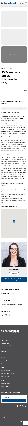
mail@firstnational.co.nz (7, 348)
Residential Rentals (5, 383)
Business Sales (4, 363)
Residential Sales (5, 355)
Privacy (20, 421)
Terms (16, 421)
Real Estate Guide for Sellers (7, 373)
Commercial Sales (5, 361)
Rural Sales (3, 358)
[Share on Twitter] (2, 315)
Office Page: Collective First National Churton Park (14, 279)
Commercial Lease (5, 386)
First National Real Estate (15, 417)
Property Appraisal (5, 370)
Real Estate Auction (5, 376)
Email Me (14, 273)
